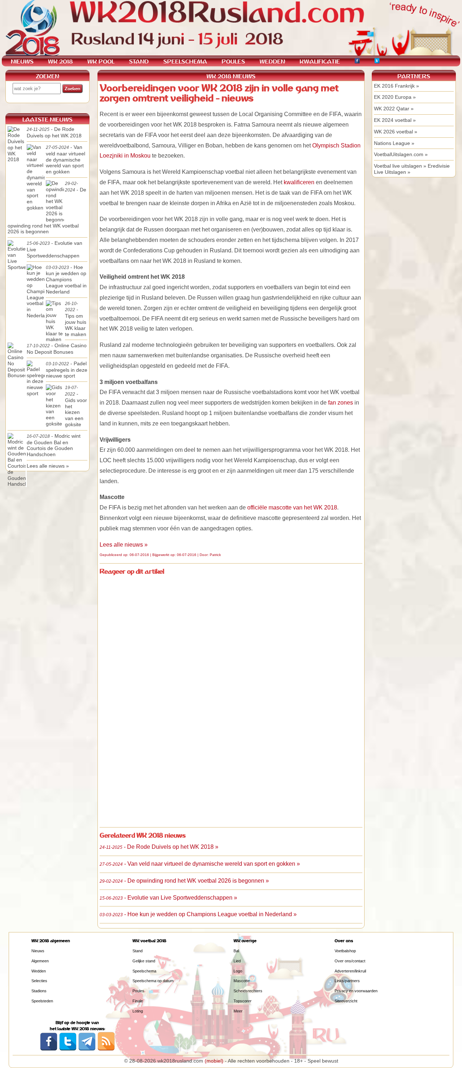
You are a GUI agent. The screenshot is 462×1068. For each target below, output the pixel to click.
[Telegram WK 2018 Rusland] (87, 1049)
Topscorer (243, 1001)
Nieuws (37, 951)
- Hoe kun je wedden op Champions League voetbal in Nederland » (198, 914)
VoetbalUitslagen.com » (401, 154)
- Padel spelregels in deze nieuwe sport (66, 370)
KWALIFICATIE (320, 61)
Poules (138, 991)
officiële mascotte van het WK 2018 (292, 507)
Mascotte (242, 981)
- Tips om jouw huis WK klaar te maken (75, 319)
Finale (137, 1001)
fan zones (340, 403)
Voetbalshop (345, 951)
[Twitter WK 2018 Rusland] (68, 1049)
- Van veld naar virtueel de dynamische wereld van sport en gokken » (200, 864)
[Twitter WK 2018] (377, 62)
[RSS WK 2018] (106, 1049)
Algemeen (40, 961)
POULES (233, 61)
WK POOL (100, 61)
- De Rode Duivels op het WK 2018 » (159, 847)
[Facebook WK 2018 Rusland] (49, 1049)
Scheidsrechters (248, 991)
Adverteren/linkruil (350, 971)
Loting (137, 1011)
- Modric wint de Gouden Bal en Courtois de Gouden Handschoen (53, 445)
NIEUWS (22, 61)
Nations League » (394, 143)
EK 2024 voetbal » (395, 120)
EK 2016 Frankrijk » (396, 86)
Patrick (215, 555)
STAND (139, 61)
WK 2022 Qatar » (394, 108)
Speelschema (144, 971)
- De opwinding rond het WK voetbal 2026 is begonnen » (184, 881)
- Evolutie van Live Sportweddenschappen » (168, 898)
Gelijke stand (143, 961)
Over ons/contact (350, 961)
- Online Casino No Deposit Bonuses (57, 349)
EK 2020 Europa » (395, 97)
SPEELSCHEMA (185, 61)
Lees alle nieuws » (124, 545)
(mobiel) (214, 1061)
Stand (137, 951)
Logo (238, 971)
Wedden (38, 971)
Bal (236, 951)
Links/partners (347, 981)
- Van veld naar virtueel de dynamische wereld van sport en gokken (65, 159)
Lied (237, 961)
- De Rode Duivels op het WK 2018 (54, 132)
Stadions (39, 991)
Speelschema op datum (153, 981)
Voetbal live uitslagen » (400, 166)
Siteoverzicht (346, 1001)
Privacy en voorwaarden (356, 991)
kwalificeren (299, 182)
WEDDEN (272, 61)
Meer (238, 1011)
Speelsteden (42, 1001)
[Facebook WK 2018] (357, 62)
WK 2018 (60, 61)
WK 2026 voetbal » (395, 131)
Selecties (39, 981)
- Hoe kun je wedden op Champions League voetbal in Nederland (66, 279)
